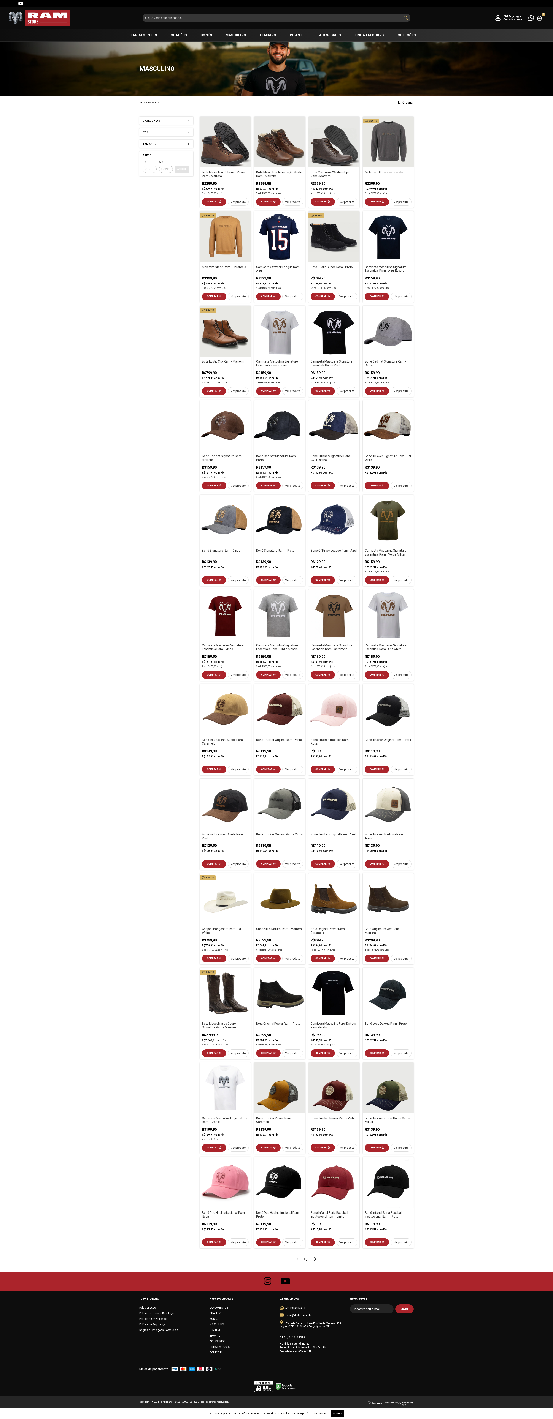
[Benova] (375, 1403)
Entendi (337, 1413)
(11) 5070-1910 (296, 1337)
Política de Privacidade (153, 1318)
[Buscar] (405, 18)
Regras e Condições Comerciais (158, 1330)
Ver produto (238, 202)
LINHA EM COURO (369, 35)
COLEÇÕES (407, 35)
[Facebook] (13, 3)
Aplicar (182, 169)
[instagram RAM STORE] (267, 1281)
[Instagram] (5, 3)
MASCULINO (236, 35)
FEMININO (268, 35)
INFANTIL (297, 35)
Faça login (515, 16)
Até (161, 161)
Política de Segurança (152, 1324)
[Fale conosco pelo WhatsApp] (531, 18)
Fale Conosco (147, 1307)
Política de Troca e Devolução (157, 1313)
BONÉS (206, 35)
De (144, 161)
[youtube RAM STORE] (285, 1281)
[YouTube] (20, 3)
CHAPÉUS (179, 35)
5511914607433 (295, 1308)
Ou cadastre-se (512, 19)
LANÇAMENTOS (144, 35)
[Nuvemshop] (399, 1403)
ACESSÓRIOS (330, 35)
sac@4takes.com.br (299, 1315)
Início (142, 102)
